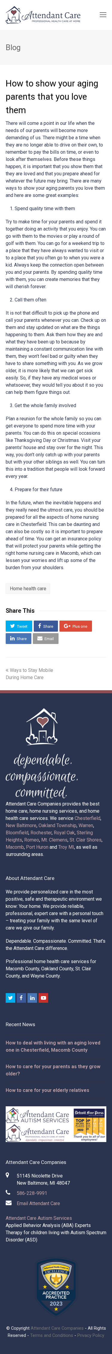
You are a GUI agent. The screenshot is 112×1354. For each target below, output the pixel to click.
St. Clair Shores (86, 840)
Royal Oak (64, 833)
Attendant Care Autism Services (39, 1218)
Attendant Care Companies (57, 1328)
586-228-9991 (32, 1193)
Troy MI (66, 847)
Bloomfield (17, 833)
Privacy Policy (90, 1335)
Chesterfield (87, 818)
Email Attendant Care (38, 1203)
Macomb (15, 847)
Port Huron (37, 847)
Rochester (41, 833)
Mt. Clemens (54, 840)
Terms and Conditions (51, 1335)
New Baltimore (21, 825)
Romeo (31, 840)
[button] (19, 626)
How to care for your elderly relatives (47, 1090)
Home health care (28, 588)
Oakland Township (57, 825)
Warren (86, 825)
